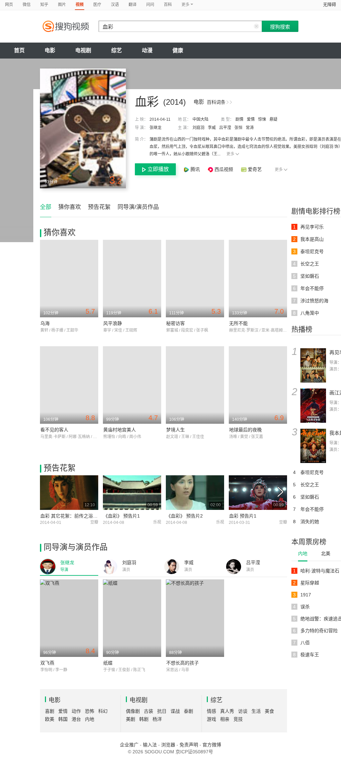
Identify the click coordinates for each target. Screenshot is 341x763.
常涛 (250, 127)
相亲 (224, 719)
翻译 (133, 4)
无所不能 (238, 323)
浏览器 (168, 744)
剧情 (239, 119)
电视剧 (83, 50)
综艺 (116, 50)
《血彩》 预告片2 (184, 516)
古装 (148, 711)
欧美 (49, 719)
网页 (9, 4)
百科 (168, 4)
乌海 (45, 323)
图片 (62, 4)
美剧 (130, 719)
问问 (150, 4)
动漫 (147, 50)
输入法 (150, 744)
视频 (80, 4)
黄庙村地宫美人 (119, 429)
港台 (76, 719)
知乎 (44, 4)
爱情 (251, 119)
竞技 (238, 719)
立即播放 (158, 169)
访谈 (242, 711)
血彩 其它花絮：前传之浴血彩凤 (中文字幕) (85, 516)
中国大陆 (200, 119)
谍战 (175, 711)
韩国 (63, 719)
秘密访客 (175, 323)
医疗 (97, 4)
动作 (76, 711)
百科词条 (216, 102)
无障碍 (329, 4)
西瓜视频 (223, 169)
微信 (27, 4)
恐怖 (89, 711)
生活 (256, 711)
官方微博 (211, 744)
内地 (302, 553)
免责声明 (188, 744)
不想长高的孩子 (182, 663)
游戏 (211, 719)
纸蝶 (108, 663)
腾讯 (195, 169)
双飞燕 (47, 663)
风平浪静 (112, 323)
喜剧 (49, 711)
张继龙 (156, 127)
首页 (19, 50)
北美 (325, 553)
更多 (230, 154)
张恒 (238, 127)
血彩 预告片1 (242, 516)
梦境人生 (175, 429)
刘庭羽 (198, 127)
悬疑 (273, 119)
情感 (211, 711)
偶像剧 (133, 711)
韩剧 (144, 719)
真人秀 (227, 711)
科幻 (103, 711)
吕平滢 (225, 127)
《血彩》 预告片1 (121, 516)
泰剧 (188, 711)
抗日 (162, 711)
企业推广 (129, 744)
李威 (212, 127)
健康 (177, 50)
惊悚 (262, 119)
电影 (50, 50)
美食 (269, 711)
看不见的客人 (54, 429)
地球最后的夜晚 (245, 429)
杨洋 (157, 719)
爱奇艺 (254, 169)
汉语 (115, 4)
